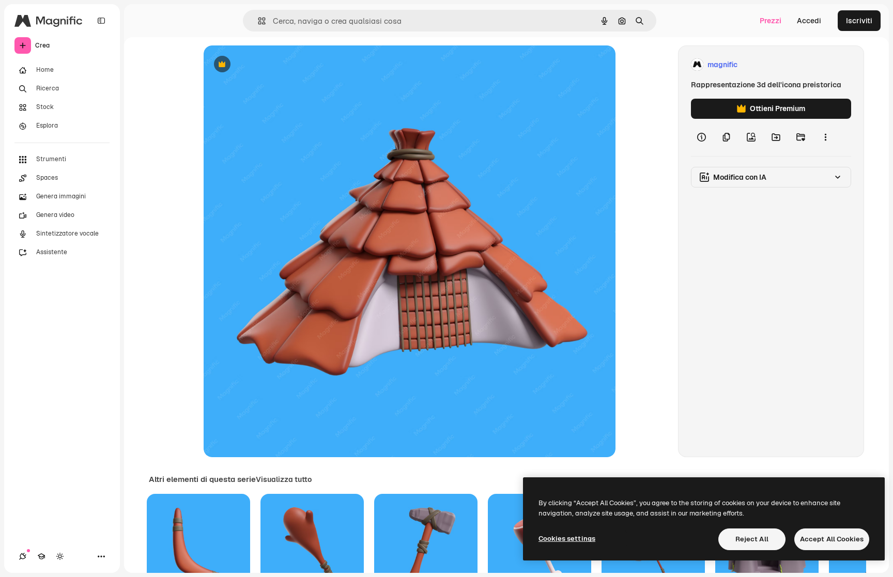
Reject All (751, 539)
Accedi (809, 20)
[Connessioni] (22, 556)
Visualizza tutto (284, 479)
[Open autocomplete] (257, 21)
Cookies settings (566, 538)
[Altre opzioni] (825, 137)
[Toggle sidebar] (101, 20)
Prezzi (770, 20)
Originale (271, 65)
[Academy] (41, 556)
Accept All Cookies (832, 539)
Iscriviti (859, 20)
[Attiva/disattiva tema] (60, 556)
